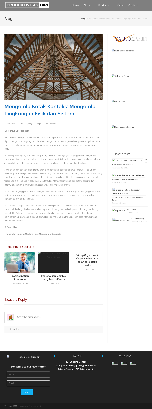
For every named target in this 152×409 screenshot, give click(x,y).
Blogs (39, 124)
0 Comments (51, 124)
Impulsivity (131, 209)
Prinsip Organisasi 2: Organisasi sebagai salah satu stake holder (87, 260)
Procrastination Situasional (20, 278)
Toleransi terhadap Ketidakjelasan (125, 179)
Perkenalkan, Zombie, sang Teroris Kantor (53, 278)
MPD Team (11, 124)
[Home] (78, 19)
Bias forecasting (137, 219)
